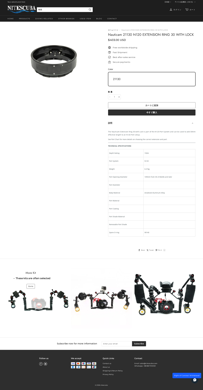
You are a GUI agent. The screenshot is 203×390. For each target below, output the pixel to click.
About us (106, 367)
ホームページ (113, 30)
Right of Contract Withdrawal (187, 375)
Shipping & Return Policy (113, 371)
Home (11, 19)
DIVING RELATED (44, 19)
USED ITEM (85, 19)
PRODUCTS (24, 19)
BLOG (99, 19)
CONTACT (112, 19)
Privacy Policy (108, 374)
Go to (30, 286)
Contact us (107, 363)
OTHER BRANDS (66, 19)
